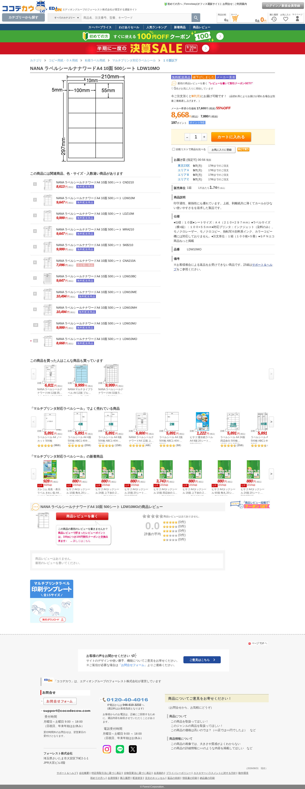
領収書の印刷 (189, 778)
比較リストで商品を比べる (191, 149)
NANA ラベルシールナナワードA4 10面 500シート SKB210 (94, 245)
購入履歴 (125, 778)
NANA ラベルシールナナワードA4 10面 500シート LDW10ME (96, 292)
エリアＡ (183, 170)
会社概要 (84, 773)
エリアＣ (183, 179)
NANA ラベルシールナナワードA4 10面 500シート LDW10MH (96, 307)
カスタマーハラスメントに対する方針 (215, 773)
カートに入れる (231, 137)
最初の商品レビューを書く (192, 83)
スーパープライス (100, 27)
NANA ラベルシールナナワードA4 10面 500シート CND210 (95, 182)
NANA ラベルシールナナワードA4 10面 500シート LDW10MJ (96, 323)
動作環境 (243, 773)
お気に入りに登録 (222, 149)
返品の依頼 (173, 778)
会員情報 (113, 778)
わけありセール (129, 27)
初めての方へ (174, 3)
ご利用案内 (240, 3)
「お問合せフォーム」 (132, 665)
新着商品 (180, 27)
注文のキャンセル (155, 778)
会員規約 (159, 773)
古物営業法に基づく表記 (137, 773)
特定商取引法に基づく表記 (106, 773)
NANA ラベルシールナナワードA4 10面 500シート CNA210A (95, 260)
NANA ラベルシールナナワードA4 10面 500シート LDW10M (95, 198)
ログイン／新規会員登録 (283, 5)
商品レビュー (201, 27)
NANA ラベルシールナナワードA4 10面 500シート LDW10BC (96, 276)
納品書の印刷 (207, 778)
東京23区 (184, 165)
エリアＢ (183, 174)
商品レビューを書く (82, 516)
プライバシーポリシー (178, 773)
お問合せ (228, 3)
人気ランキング (156, 27)
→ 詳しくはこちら (80, 540)
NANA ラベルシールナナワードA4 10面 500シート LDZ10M (95, 213)
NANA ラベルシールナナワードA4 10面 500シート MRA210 (95, 229)
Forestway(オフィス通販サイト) (202, 3)
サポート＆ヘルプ (67, 773)
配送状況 (138, 778)
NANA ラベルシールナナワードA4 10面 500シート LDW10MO (96, 339)
